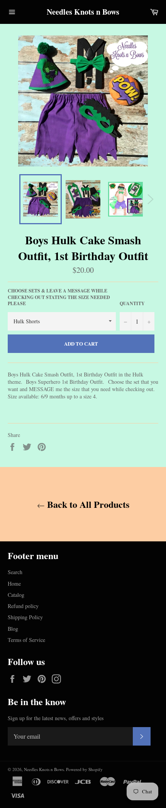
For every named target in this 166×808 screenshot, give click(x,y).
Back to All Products (87, 504)
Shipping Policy (25, 617)
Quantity (132, 304)
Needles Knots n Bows (83, 12)
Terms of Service (26, 639)
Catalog (16, 594)
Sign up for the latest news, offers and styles (55, 718)
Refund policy (23, 606)
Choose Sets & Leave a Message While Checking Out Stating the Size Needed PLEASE (59, 297)
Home (14, 583)
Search (15, 572)
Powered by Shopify (84, 769)
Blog (13, 628)
